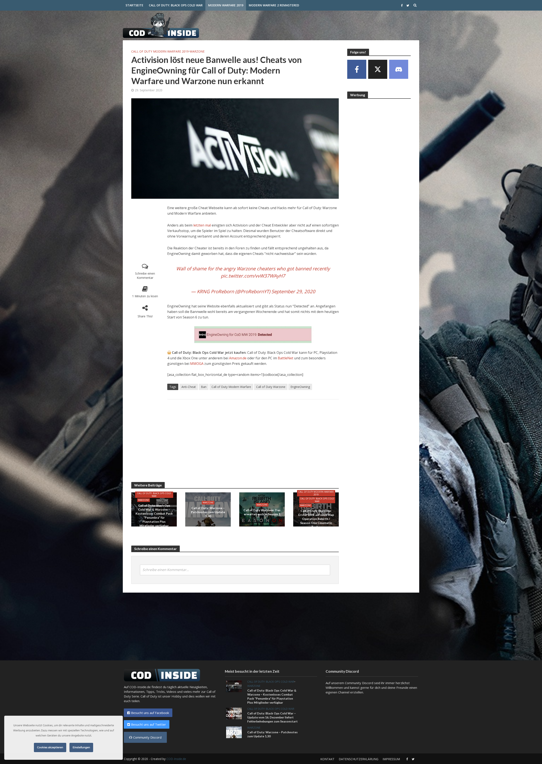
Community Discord (147, 737)
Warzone (197, 51)
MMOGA (197, 363)
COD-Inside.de (176, 759)
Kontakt (327, 759)
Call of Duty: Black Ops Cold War (176, 5)
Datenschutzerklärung (358, 759)
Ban (203, 387)
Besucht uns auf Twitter (148, 724)
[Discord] (398, 69)
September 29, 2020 (293, 291)
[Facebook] (356, 69)
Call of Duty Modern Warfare (231, 387)
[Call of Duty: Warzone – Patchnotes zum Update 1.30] (234, 732)
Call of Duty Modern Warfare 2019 (160, 51)
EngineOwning (300, 387)
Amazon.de (237, 358)
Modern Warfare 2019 (225, 5)
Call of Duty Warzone (270, 387)
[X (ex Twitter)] (377, 69)
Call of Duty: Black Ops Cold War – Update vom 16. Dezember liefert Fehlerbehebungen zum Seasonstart (272, 717)
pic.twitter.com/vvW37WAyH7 (253, 275)
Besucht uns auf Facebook (150, 713)
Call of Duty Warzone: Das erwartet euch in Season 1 (262, 512)
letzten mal (202, 225)
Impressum (391, 759)
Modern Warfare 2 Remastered (274, 5)
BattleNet (285, 358)
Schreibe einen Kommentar (145, 275)
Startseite (134, 5)
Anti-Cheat (188, 387)
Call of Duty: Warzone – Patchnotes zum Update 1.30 (208, 512)
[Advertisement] (342, 24)
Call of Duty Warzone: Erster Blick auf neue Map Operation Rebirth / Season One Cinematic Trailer (316, 519)
